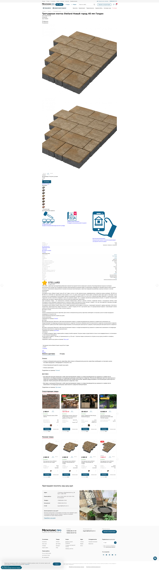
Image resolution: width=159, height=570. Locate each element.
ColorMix (115, 273)
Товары (60, 4)
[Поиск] (94, 4)
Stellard (115, 254)
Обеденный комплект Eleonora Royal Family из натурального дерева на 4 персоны (69, 417)
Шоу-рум (67, 1)
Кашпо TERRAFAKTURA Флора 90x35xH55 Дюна (88, 416)
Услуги (68, 4)
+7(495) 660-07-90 (71, 531)
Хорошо (56, 564)
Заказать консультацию (104, 4)
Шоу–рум (66, 339)
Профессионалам (93, 541)
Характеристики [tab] (46, 247)
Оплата (58, 1)
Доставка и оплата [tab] (46, 250)
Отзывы (47, 1)
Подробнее (27, 564)
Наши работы (48, 8)
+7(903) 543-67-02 (71, 533)
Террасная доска (90, 8)
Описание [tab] (44, 249)
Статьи (82, 541)
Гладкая (115, 258)
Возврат (58, 545)
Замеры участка (69, 548)
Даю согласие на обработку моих (109, 546)
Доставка (62, 1)
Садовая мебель (98, 8)
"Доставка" (58, 387)
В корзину (46, 181)
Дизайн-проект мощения (60, 8)
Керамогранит (82, 8)
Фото (81, 545)
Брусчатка (75, 8)
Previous (42, 413)
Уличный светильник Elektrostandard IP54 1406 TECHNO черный (106, 417)
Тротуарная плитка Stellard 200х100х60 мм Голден (106, 461)
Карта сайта (45, 547)
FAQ (57, 547)
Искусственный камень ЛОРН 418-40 (50, 416)
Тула (116, 278)
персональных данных (110, 547)
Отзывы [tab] (44, 252)
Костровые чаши (107, 8)
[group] (54, 218)
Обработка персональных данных (76, 567)
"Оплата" (57, 370)
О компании (53, 1)
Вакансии (91, 543)
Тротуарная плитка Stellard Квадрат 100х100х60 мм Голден (87, 462)
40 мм (116, 257)
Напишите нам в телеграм (103, 1)
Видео (81, 543)
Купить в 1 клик (45, 184)
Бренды (43, 1)
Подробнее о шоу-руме (49, 518)
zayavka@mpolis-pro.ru (63, 505)
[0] (115, 4)
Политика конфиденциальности (93, 567)
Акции (115, 8)
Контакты (44, 541)
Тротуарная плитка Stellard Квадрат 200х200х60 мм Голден (68, 462)
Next (117, 413)
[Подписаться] (115, 542)
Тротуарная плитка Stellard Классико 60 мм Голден (49, 461)
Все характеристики (46, 246)
